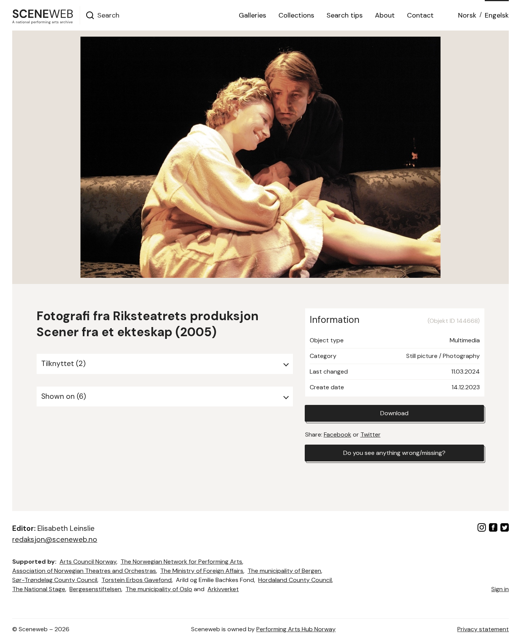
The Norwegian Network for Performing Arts (181, 562)
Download (394, 413)
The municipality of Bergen (284, 571)
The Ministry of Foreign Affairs (201, 571)
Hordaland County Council (295, 580)
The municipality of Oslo (158, 589)
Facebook (337, 434)
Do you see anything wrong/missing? (394, 453)
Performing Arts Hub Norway (296, 629)
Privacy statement (483, 629)
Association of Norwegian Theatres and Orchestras (84, 571)
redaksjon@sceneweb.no (54, 539)
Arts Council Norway (87, 562)
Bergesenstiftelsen (95, 589)
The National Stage (38, 589)
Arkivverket (223, 589)
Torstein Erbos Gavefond (136, 580)
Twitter (370, 434)
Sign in (500, 589)
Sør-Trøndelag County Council (54, 580)
